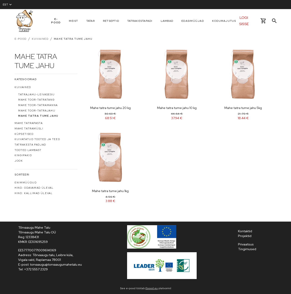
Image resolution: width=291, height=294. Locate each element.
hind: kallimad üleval (34, 193)
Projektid (244, 236)
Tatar (90, 21)
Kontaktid (245, 231)
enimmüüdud (26, 182)
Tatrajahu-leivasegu (36, 94)
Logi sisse (244, 20)
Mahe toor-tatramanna (38, 105)
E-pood (56, 20)
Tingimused (247, 249)
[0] (263, 21)
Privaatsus (246, 244)
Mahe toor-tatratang (36, 99)
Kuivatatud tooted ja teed (37, 139)
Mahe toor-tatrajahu (36, 110)
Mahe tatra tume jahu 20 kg (110, 108)
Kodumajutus (224, 21)
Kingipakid (23, 155)
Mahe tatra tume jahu (73, 38)
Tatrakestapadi (140, 21)
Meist (73, 21)
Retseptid (111, 21)
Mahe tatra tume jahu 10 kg (177, 108)
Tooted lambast (28, 150)
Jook (19, 160)
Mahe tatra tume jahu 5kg (243, 108)
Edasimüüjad (192, 21)
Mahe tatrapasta (29, 123)
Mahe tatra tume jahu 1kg (110, 191)
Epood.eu (152, 288)
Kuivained (40, 38)
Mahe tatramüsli (29, 128)
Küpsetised (24, 134)
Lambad (167, 21)
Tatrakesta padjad (30, 144)
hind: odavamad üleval (34, 187)
